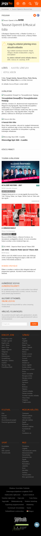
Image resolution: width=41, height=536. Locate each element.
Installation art (26, 433)
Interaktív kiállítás (28, 426)
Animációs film (27, 457)
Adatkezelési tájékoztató (12, 495)
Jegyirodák (5, 501)
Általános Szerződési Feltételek (19, 488)
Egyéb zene (5, 343)
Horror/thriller (26, 455)
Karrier (29, 508)
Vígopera (25, 400)
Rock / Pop (5, 347)
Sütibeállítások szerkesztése (14, 511)
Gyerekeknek (26, 429)
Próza (24, 371)
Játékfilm (25, 466)
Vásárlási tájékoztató (8, 498)
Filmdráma (25, 446)
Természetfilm (26, 475)
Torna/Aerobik (6, 453)
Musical (24, 343)
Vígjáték (24, 341)
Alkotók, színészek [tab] (20, 68)
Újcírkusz (25, 382)
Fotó (23, 431)
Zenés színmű (26, 356)
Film (3, 413)
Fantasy (24, 472)
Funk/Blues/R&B (7, 367)
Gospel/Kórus (6, 358)
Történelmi (25, 413)
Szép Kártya (33, 498)
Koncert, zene (8, 335)
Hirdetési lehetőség (31, 501)
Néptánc (24, 389)
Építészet (25, 424)
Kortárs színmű (27, 354)
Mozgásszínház (27, 376)
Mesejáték (25, 349)
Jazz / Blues (6, 345)
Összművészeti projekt (9, 420)
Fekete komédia (27, 393)
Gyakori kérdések (28, 495)
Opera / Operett (6, 349)
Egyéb (24, 338)
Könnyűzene (6, 356)
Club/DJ (4, 363)
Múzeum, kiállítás (30, 410)
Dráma (24, 352)
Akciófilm (25, 470)
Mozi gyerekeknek (28, 477)
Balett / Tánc (26, 345)
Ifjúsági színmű (27, 378)
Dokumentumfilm (27, 453)
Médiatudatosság (16, 501)
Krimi (23, 384)
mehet (34, 324)
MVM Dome (5, 253)
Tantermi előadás (27, 391)
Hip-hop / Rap (6, 365)
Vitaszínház (26, 398)
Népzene (4, 354)
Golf (3, 448)
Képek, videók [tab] (9, 72)
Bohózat (24, 387)
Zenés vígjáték (27, 365)
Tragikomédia (26, 402)
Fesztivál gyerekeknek (9, 422)
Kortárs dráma (26, 367)
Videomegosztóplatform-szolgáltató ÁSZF (19, 491)
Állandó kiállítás (27, 415)
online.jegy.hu (8, 301)
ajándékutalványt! (10, 286)
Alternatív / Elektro (8, 360)
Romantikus (26, 464)
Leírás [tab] (5, 68)
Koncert (4, 415)
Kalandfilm (25, 461)
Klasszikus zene (7, 338)
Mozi (24, 443)
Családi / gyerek (7, 341)
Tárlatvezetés (26, 418)
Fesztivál (6, 410)
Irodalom (25, 380)
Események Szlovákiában (16, 508)
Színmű (24, 358)
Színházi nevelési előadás (30, 395)
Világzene (5, 352)
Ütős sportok (6, 450)
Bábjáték (25, 360)
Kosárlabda (5, 446)
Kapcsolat (21, 498)
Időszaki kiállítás (27, 420)
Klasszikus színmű (28, 369)
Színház (25, 335)
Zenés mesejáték (27, 374)
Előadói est (25, 363)
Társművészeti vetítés (29, 450)
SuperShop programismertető (14, 504)
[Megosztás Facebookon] (38, 15)
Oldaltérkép (30, 504)
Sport (4, 443)
